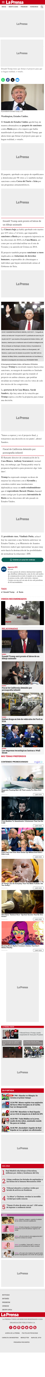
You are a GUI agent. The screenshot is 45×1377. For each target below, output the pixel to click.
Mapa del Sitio (36, 1337)
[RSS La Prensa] (35, 1327)
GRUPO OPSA (7, 1310)
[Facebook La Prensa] (10, 1327)
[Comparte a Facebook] (8, 80)
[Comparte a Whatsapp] (3, 80)
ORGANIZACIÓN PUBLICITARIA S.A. (22, 1323)
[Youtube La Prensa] (23, 1327)
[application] (22, 613)
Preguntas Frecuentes (21, 1342)
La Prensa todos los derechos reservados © (22, 1319)
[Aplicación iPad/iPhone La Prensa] (27, 1327)
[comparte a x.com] (13, 80)
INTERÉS (5, 1299)
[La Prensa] (10, 1314)
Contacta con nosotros (10, 1337)
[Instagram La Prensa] (19, 1327)
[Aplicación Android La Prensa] (31, 1327)
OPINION (5, 1306)
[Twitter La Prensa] (14, 1327)
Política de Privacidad (30, 1333)
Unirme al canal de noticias (24, 560)
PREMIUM (6, 1302)
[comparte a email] (17, 80)
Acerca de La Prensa (12, 1333)
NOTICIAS (6, 1295)
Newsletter (25, 1337)
